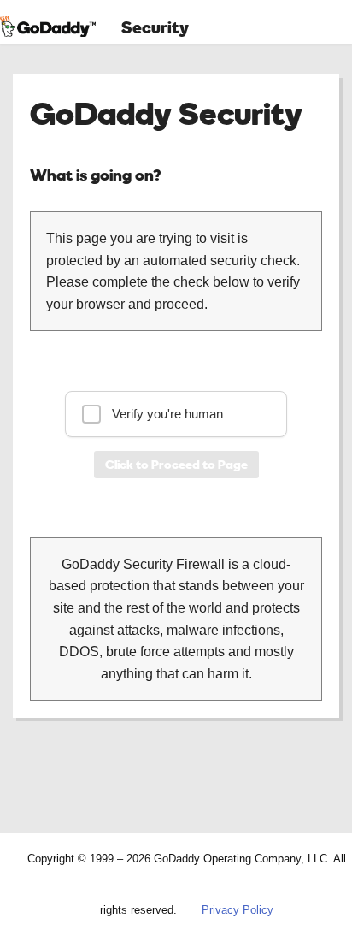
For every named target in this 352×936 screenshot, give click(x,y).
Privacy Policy (237, 909)
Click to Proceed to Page (176, 464)
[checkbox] (176, 414)
